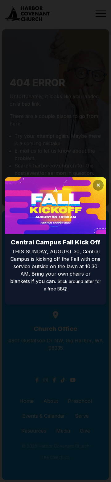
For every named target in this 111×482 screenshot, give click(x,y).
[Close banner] (98, 185)
